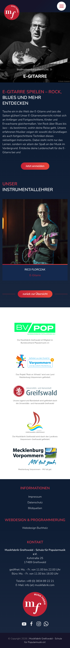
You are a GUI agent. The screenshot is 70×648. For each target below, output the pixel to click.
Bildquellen (35, 508)
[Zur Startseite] (11, 12)
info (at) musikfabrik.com (39, 585)
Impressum (35, 497)
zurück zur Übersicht (35, 294)
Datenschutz (35, 502)
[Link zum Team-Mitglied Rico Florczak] (35, 231)
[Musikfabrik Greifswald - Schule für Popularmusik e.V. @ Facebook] (31, 623)
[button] (61, 6)
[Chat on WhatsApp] (46, 623)
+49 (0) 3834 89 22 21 (40, 581)
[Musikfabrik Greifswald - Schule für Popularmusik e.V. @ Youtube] (24, 623)
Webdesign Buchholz (35, 528)
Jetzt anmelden (35, 166)
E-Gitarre (35, 275)
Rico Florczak (35, 269)
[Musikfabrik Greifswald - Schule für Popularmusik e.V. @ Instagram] (38, 623)
